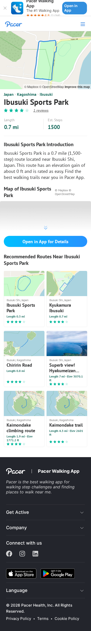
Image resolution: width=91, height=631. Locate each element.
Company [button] (16, 527)
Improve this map (77, 86)
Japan (9, 94)
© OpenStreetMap (52, 86)
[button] (5, 8)
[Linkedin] (35, 554)
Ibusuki (46, 94)
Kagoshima (26, 94)
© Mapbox (31, 86)
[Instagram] (22, 554)
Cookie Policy (67, 618)
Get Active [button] (17, 512)
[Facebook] (9, 554)
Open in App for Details (45, 241)
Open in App (71, 8)
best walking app (47, 481)
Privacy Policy (18, 618)
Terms (43, 618)
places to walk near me (28, 491)
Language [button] (17, 590)
